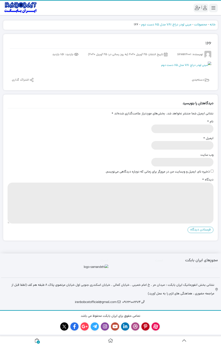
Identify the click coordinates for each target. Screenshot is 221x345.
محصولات (200, 24)
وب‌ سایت (206, 155)
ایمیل (208, 138)
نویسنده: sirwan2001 (190, 54)
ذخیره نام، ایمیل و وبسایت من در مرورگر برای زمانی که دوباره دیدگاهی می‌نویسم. (157, 172)
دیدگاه (207, 180)
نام (210, 122)
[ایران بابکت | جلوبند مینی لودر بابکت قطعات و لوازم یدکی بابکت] (20, 8)
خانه (213, 24)
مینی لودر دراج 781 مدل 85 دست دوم (166, 24)
